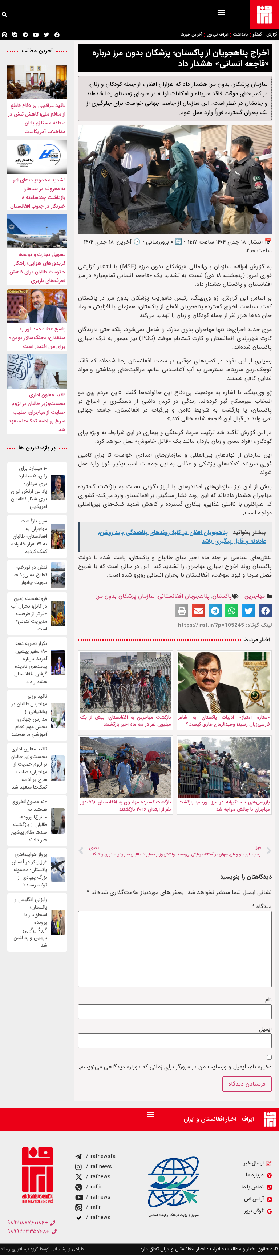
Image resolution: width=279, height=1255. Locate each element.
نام (268, 1000)
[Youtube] (36, 35)
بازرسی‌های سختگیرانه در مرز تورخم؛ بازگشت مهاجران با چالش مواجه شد (224, 805)
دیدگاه (262, 907)
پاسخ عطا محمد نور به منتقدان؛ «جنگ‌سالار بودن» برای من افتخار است (37, 337)
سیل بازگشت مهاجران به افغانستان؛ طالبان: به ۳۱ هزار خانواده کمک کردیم (29, 536)
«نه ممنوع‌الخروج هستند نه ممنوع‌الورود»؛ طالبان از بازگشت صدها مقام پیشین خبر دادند (29, 821)
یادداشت (240, 35)
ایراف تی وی (218, 35)
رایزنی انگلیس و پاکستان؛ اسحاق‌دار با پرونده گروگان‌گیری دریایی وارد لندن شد (30, 922)
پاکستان (222, 596)
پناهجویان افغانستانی (184, 596)
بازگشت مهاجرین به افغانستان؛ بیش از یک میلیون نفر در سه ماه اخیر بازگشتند (125, 721)
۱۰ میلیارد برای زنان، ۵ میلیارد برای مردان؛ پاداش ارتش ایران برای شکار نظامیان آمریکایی (29, 487)
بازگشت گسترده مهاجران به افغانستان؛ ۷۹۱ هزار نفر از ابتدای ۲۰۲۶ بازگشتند (125, 805)
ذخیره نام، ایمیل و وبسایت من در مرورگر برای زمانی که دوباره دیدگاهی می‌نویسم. (175, 1067)
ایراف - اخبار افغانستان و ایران (218, 1119)
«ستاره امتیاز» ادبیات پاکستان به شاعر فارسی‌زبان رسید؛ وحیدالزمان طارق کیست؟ (224, 721)
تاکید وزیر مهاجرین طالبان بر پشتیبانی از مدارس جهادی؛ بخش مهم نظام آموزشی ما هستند (29, 715)
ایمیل (265, 1029)
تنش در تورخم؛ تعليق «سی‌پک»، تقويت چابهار (30, 575)
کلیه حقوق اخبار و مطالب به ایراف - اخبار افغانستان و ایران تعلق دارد (209, 1249)
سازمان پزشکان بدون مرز (125, 596)
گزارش (271, 35)
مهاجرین (254, 596)
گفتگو (257, 35)
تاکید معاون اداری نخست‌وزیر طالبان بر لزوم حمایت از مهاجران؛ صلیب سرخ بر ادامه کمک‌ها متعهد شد (36, 412)
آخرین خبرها (191, 35)
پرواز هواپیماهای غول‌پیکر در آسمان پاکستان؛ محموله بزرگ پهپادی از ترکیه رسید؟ (29, 870)
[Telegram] (25, 35)
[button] (221, 12)
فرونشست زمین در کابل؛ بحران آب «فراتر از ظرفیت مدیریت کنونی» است (29, 614)
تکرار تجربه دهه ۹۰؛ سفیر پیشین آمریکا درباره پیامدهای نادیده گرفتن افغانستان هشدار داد (30, 663)
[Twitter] (46, 35)
